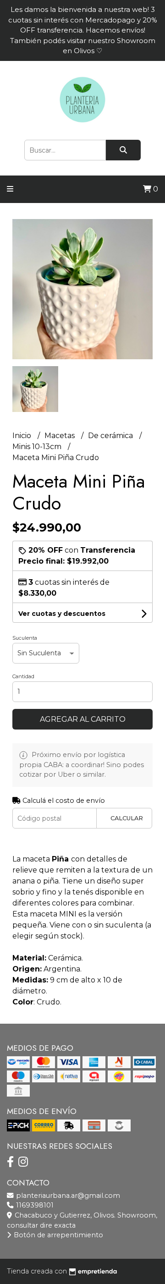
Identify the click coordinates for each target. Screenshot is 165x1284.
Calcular (126, 818)
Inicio (22, 435)
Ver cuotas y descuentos (61, 613)
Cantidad (23, 676)
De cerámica (111, 435)
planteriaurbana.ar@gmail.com (67, 1195)
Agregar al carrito (83, 719)
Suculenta (24, 638)
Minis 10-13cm (37, 446)
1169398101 (34, 1205)
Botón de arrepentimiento (57, 1235)
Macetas (60, 435)
